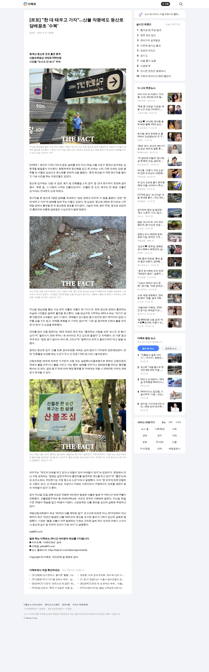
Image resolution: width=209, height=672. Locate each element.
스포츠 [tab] (178, 422)
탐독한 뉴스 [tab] (171, 348)
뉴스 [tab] (163, 422)
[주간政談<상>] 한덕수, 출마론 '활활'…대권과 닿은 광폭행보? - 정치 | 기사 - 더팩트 (54, 575)
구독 (167, 4)
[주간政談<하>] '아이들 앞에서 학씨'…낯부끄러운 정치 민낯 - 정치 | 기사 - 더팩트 (54, 579)
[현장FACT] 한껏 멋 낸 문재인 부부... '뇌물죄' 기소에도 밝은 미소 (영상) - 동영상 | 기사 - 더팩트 (102, 583)
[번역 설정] (112, 40)
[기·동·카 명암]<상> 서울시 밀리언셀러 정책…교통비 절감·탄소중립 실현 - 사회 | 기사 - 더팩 (102, 579)
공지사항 (66, 604)
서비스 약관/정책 (80, 604)
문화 (145, 442)
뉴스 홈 (145, 428)
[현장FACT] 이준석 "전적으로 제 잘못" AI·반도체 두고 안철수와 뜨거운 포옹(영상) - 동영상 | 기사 (54, 583)
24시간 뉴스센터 (52, 604)
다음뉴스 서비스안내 (33, 604)
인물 (174, 442)
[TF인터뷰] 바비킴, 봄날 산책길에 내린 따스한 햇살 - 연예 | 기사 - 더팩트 (102, 587)
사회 (174, 428)
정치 (159, 435)
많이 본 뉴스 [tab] (148, 348)
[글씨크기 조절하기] (117, 40)
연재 (159, 448)
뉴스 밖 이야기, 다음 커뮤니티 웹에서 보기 (165, 14)
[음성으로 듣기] (106, 40)
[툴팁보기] (182, 24)
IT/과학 (159, 442)
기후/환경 (160, 428)
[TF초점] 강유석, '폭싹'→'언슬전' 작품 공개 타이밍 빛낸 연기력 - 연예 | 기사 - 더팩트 (54, 587)
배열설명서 (174, 448)
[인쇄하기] (123, 40)
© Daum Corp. (31, 618)
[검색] (181, 4)
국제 (174, 435)
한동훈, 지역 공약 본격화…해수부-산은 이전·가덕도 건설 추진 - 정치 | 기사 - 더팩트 (102, 575)
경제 (145, 435)
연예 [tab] (170, 422)
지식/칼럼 (145, 448)
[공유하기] (174, 4)
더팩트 (32, 4)
